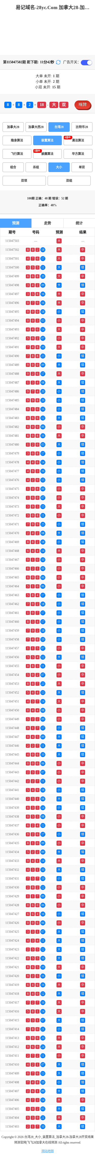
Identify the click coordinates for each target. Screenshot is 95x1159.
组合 (13, 167)
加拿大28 (13, 127)
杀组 (36, 167)
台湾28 (59, 127)
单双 (82, 167)
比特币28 (82, 127)
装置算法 (47, 140)
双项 (24, 180)
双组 (69, 180)
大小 (59, 167)
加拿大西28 (36, 127)
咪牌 (83, 104)
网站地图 (48, 1151)
